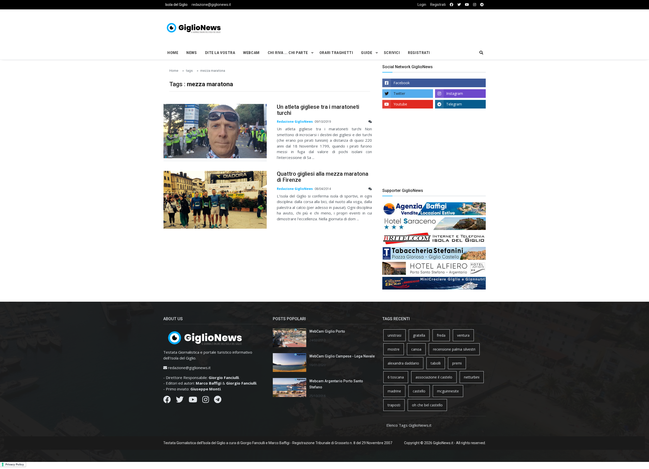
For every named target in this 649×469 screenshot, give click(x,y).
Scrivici (392, 53)
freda (441, 335)
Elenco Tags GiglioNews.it (408, 425)
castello (419, 391)
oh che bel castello (427, 405)
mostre (394, 349)
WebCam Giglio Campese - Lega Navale (342, 356)
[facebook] (451, 4)
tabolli (436, 363)
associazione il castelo (434, 377)
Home (172, 53)
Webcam (251, 53)
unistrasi (394, 335)
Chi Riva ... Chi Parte (288, 53)
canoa (416, 349)
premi (457, 363)
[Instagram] (205, 400)
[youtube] (467, 4)
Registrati (438, 5)
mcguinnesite (448, 391)
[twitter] (459, 4)
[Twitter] (180, 400)
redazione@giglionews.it (211, 5)
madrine (394, 391)
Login (422, 5)
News (191, 53)
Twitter (399, 93)
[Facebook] (167, 400)
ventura (463, 335)
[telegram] (482, 4)
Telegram (454, 104)
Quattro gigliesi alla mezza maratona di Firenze (322, 177)
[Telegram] (217, 400)
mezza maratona (212, 70)
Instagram (454, 93)
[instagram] (474, 4)
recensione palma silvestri (454, 349)
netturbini (471, 377)
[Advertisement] (379, 26)
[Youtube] (193, 400)
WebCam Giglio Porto (327, 331)
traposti (394, 405)
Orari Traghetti (336, 53)
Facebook (401, 82)
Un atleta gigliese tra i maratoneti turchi (318, 110)
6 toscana (396, 377)
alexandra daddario (403, 363)
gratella (419, 335)
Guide (366, 53)
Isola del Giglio (176, 5)
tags (189, 70)
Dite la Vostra (220, 53)
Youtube (400, 104)
